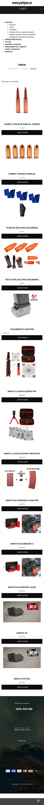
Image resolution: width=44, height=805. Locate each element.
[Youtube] (9, 760)
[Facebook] (9, 748)
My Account (7, 801)
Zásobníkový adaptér (22, 329)
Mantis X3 (22, 633)
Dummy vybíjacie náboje (22, 174)
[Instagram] (23, 748)
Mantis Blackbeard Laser (22, 587)
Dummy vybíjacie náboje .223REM (22, 124)
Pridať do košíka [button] (22, 132)
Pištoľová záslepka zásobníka (22, 279)
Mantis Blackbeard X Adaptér (22, 500)
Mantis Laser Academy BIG (22, 391)
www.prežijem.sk (22, 3)
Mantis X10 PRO (22, 679)
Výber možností (23, 337)
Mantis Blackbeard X (21, 544)
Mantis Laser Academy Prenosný (22, 453)
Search (22, 801)
